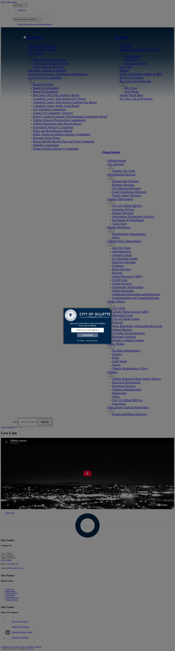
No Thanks (81, 341)
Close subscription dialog (111, 308)
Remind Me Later (92, 341)
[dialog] (87, 326)
